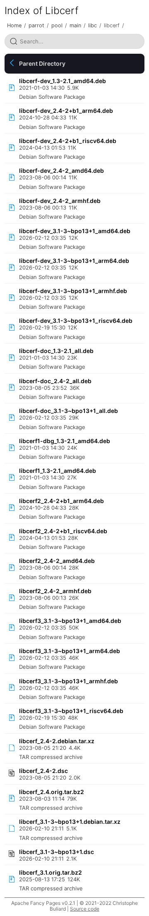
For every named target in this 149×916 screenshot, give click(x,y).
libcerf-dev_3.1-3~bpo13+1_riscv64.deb (75, 320)
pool (56, 25)
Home (14, 25)
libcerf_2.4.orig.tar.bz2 (51, 791)
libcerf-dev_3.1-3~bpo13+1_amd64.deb (74, 230)
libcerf (112, 25)
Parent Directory (42, 63)
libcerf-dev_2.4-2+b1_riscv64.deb (67, 140)
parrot (36, 25)
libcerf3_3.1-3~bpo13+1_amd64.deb (70, 620)
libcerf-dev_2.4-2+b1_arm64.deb (66, 110)
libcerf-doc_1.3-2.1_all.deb (56, 350)
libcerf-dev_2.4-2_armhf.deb (60, 200)
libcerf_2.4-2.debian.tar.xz (56, 740)
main (75, 25)
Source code (84, 909)
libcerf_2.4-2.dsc (43, 770)
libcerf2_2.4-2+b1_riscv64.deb (63, 530)
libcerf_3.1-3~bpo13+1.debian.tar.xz (69, 821)
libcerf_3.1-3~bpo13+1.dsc (56, 851)
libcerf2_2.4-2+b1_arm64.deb (61, 500)
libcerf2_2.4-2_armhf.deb (55, 590)
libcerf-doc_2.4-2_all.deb (55, 380)
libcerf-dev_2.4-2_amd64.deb (61, 170)
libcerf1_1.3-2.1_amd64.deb (57, 470)
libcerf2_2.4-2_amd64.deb (57, 560)
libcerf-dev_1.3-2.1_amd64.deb (62, 80)
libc (92, 25)
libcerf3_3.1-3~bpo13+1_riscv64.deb (71, 710)
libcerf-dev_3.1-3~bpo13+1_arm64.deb (74, 260)
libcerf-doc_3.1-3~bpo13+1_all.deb (68, 410)
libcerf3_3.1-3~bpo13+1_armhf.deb (68, 681)
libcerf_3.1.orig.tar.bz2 (50, 872)
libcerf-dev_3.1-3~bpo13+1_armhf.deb (73, 290)
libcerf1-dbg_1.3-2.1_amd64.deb (64, 440)
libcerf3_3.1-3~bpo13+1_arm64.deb (69, 650)
